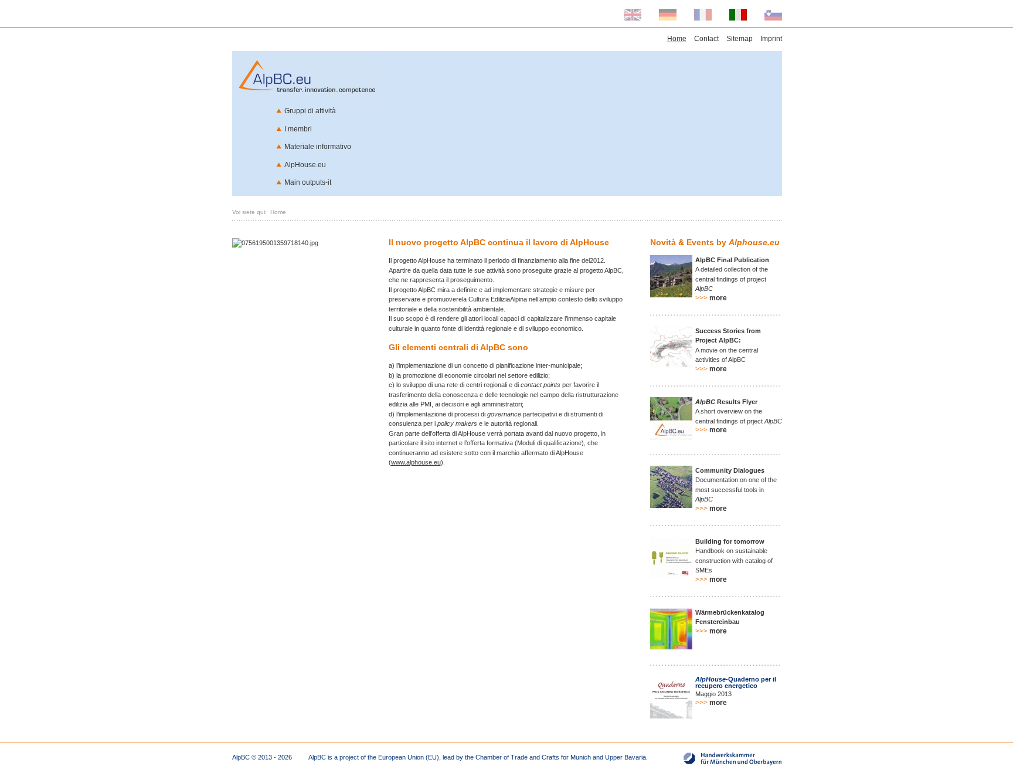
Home (676, 39)
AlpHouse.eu (305, 165)
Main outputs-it (307, 182)
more (711, 298)
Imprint (771, 39)
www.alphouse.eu (416, 462)
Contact (706, 39)
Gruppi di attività (310, 111)
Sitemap (739, 39)
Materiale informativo (317, 147)
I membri (298, 129)
